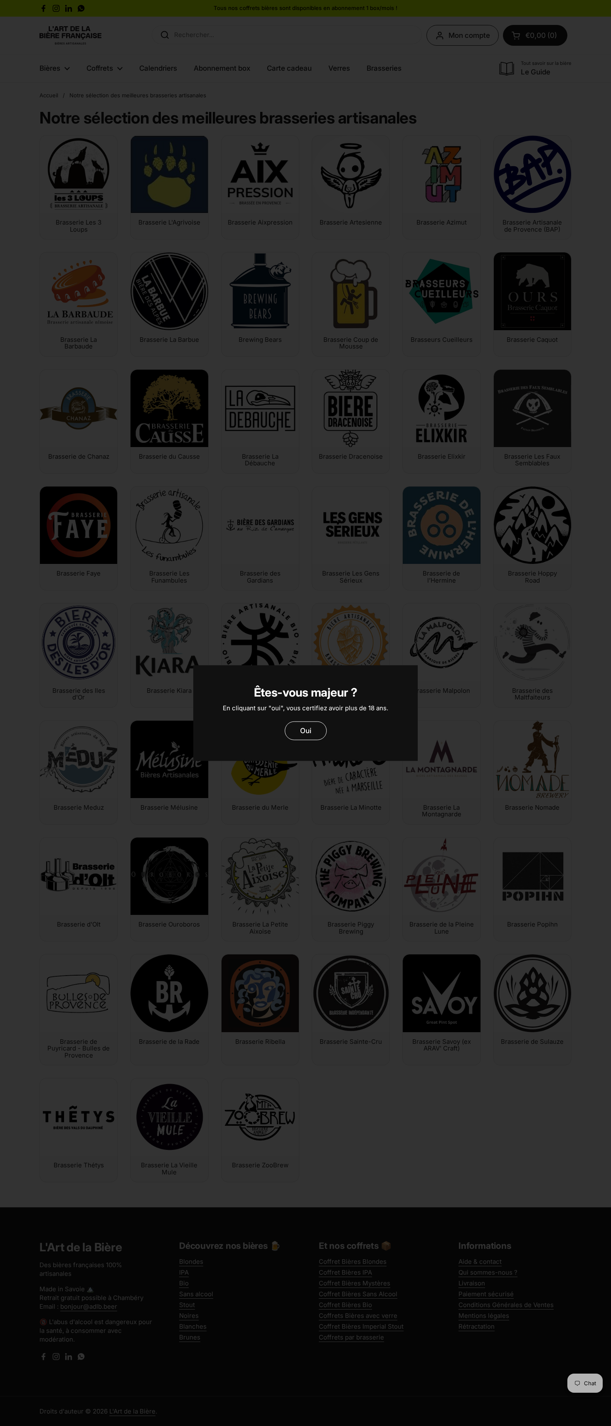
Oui (305, 731)
